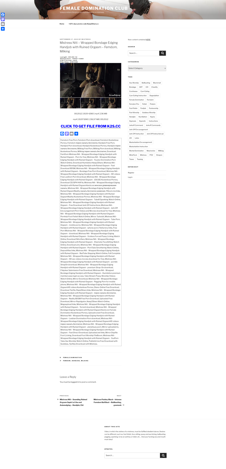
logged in (75, 382)
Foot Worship (134, 112)
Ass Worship (134, 83)
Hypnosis (132, 121)
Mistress (143, 155)
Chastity (154, 87)
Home (62, 24)
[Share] (2, 28)
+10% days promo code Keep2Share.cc (84, 24)
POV (151, 155)
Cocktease (133, 91)
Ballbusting (146, 83)
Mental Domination (136, 151)
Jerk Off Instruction (136, 134)
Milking (85, 361)
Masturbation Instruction (138, 146)
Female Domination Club (94, 8)
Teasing (140, 159)
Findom (152, 104)
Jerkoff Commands (153, 125)
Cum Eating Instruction (138, 95)
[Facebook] (2, 14)
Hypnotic (142, 121)
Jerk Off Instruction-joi (155, 134)
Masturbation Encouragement (140, 142)
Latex (137, 138)
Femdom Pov (134, 104)
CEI (147, 87)
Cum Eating (145, 91)
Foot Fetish (133, 108)
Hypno (152, 117)
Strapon (159, 155)
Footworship (153, 108)
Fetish (144, 104)
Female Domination (72, 357)
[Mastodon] (2, 19)
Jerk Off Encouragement (138, 129)
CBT (141, 87)
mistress (86, 39)
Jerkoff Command (136, 125)
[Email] (2, 24)
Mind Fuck (133, 155)
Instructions (153, 121)
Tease (131, 159)
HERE (148, 40)
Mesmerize (151, 151)
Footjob (143, 108)
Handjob (76, 361)
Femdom (67, 361)
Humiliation (143, 117)
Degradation (154, 95)
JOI (130, 138)
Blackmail (157, 83)
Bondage (132, 87)
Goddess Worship (148, 112)
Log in (130, 177)
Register (131, 173)
